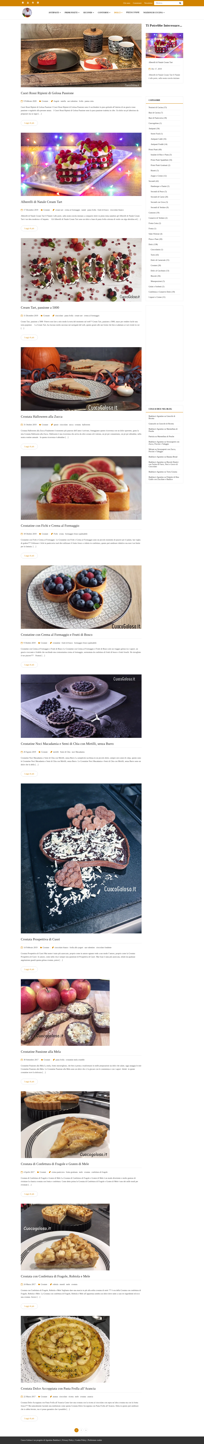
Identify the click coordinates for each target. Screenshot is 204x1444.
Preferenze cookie (95, 1440)
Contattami (137, 3)
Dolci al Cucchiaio (158, 271)
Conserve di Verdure (157, 218)
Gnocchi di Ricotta (166, 424)
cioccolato (59, 316)
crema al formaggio (72, 210)
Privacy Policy (68, 1440)
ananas (55, 1397)
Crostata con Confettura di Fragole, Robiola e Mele (55, 1276)
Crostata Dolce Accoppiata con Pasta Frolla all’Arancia (58, 1388)
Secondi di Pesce (157, 192)
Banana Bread (172, 457)
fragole (56, 101)
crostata (78, 425)
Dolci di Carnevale (158, 260)
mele (81, 1172)
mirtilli (56, 752)
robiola (55, 1284)
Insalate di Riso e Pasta (160, 155)
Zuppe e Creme (157, 176)
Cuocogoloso (154, 123)
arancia (90, 1397)
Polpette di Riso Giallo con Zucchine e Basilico (164, 478)
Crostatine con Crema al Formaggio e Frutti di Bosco (56, 634)
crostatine (56, 643)
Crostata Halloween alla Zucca (41, 416)
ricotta (71, 1397)
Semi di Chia (65, 752)
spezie (56, 425)
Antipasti (54, 13)
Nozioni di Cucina (153, 13)
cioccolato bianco (117, 210)
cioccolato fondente (103, 947)
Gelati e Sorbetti (155, 287)
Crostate (45, 101)
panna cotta (89, 101)
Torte (153, 255)
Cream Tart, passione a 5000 (40, 307)
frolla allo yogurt (76, 947)
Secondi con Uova (158, 202)
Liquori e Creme (155, 297)
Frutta (151, 229)
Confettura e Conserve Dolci (160, 292)
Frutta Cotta (153, 223)
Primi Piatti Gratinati (159, 165)
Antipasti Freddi (157, 144)
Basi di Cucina (154, 113)
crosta (61, 534)
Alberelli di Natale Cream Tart (41, 202)
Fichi (56, 534)
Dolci (117, 13)
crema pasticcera (58, 1172)
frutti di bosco (103, 210)
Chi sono (126, 3)
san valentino (72, 101)
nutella (63, 101)
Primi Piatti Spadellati (159, 160)
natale (83, 210)
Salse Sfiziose (154, 234)
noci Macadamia (78, 752)
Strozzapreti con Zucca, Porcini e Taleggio (164, 443)
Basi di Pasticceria (156, 118)
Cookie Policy (80, 1440)
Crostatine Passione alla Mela (41, 1051)
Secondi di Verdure (158, 207)
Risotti (153, 171)
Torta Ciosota (172, 472)
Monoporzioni (156, 281)
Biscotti (154, 276)
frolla (81, 101)
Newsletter (148, 3)
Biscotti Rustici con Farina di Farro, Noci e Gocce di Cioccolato (163, 464)
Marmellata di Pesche (165, 436)
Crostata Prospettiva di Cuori (40, 939)
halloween (86, 425)
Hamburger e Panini (159, 186)
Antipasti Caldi (157, 139)
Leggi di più (29, 123)
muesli (62, 1284)
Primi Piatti (71, 13)
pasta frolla (91, 210)
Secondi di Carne (157, 197)
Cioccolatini (155, 250)
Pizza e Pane (132, 12)
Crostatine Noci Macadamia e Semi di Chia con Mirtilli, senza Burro (67, 744)
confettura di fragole (99, 1172)
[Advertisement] (164, 354)
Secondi (87, 13)
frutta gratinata (72, 1172)
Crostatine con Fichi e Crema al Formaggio (50, 525)
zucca (71, 425)
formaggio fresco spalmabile (76, 534)
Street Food (155, 134)
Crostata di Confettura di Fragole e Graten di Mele (55, 1164)
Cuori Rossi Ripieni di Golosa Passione (47, 93)
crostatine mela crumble (75, 1060)
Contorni (103, 13)
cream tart (59, 210)
